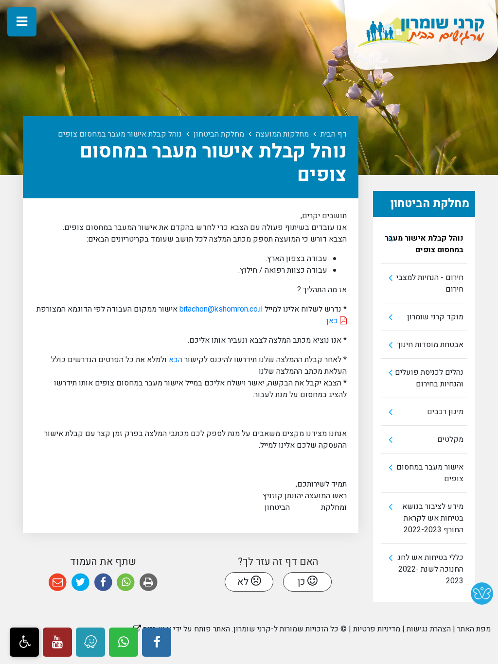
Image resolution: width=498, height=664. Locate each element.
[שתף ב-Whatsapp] (125, 582)
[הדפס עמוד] (148, 582)
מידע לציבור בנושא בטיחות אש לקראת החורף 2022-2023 (432, 518)
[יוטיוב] (57, 642)
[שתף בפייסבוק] (103, 582)
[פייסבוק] (156, 642)
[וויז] (90, 642)
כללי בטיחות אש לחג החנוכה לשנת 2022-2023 (430, 569)
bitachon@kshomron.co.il (221, 309)
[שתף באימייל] (57, 582)
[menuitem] (424, 244)
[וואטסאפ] (123, 642)
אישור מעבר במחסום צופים (429, 473)
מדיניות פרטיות (376, 629)
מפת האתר (474, 629)
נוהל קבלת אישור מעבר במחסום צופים (424, 244)
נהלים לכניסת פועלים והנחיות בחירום (429, 378)
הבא (174, 360)
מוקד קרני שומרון (435, 317)
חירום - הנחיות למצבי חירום (429, 283)
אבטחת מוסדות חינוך (430, 344)
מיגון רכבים (445, 412)
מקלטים (450, 439)
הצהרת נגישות (429, 629)
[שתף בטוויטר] (80, 582)
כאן (333, 321)
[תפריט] (21, 21)
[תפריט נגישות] (24, 642)
